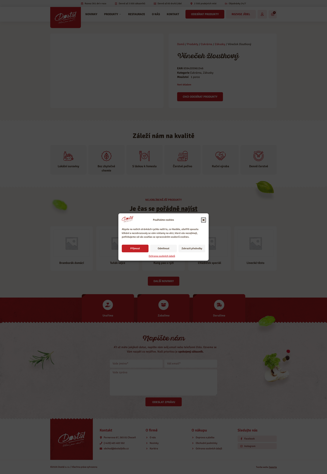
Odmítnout (163, 248)
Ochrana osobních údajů (162, 256)
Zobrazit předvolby (192, 248)
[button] (203, 220)
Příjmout (135, 248)
